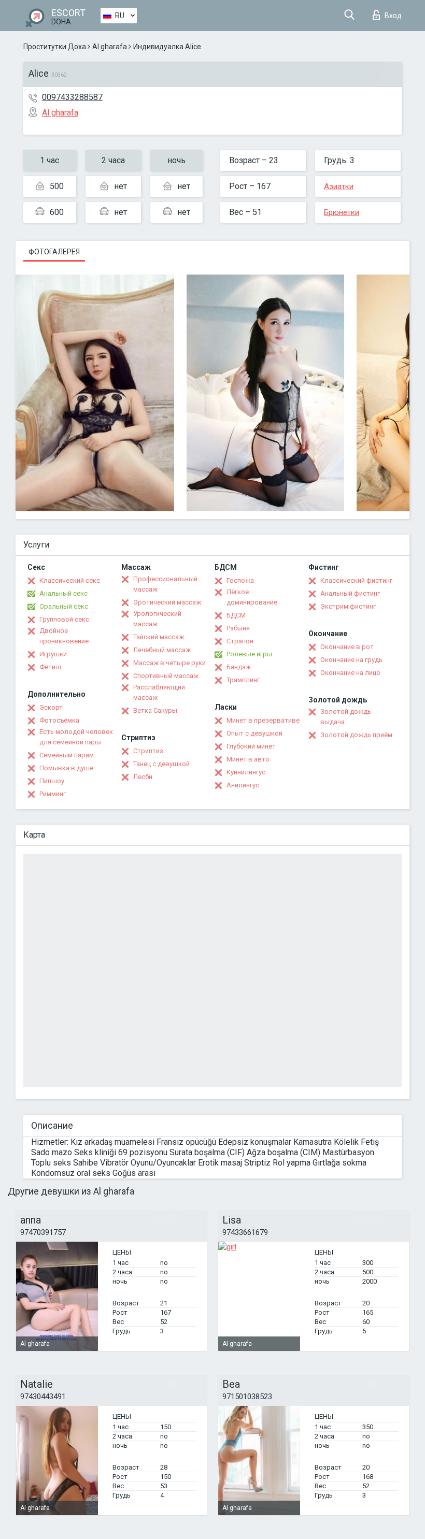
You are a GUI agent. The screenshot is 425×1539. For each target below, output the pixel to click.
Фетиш (50, 667)
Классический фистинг (356, 580)
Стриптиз (148, 751)
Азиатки (338, 186)
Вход (393, 15)
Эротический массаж (167, 602)
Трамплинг (243, 680)
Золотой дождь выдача (345, 717)
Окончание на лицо (350, 673)
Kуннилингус (245, 772)
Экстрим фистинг (348, 606)
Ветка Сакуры (155, 710)
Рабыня (238, 628)
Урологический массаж (157, 619)
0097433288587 (72, 97)
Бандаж (238, 667)
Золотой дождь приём (356, 735)
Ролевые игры (249, 654)
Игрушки (53, 654)
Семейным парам (66, 755)
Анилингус (242, 785)
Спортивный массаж (166, 676)
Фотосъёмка (59, 720)
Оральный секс (63, 606)
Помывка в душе (66, 768)
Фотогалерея (54, 252)
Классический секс (69, 580)
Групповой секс (64, 619)
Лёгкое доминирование (251, 597)
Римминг (52, 794)
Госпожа (240, 580)
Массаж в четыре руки (169, 663)
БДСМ (236, 615)
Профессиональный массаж (165, 584)
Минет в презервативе (263, 720)
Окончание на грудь (351, 660)
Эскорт (51, 707)
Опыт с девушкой (254, 733)
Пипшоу (51, 781)
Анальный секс (63, 593)
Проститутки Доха (54, 46)
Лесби (142, 777)
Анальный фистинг (350, 593)
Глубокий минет (251, 746)
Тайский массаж (158, 637)
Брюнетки (341, 212)
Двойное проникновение (64, 636)
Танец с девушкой (161, 764)
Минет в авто (248, 759)
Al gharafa (109, 46)
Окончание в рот (347, 647)
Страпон (239, 641)
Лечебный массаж (162, 650)
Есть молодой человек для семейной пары (76, 737)
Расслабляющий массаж (159, 692)
